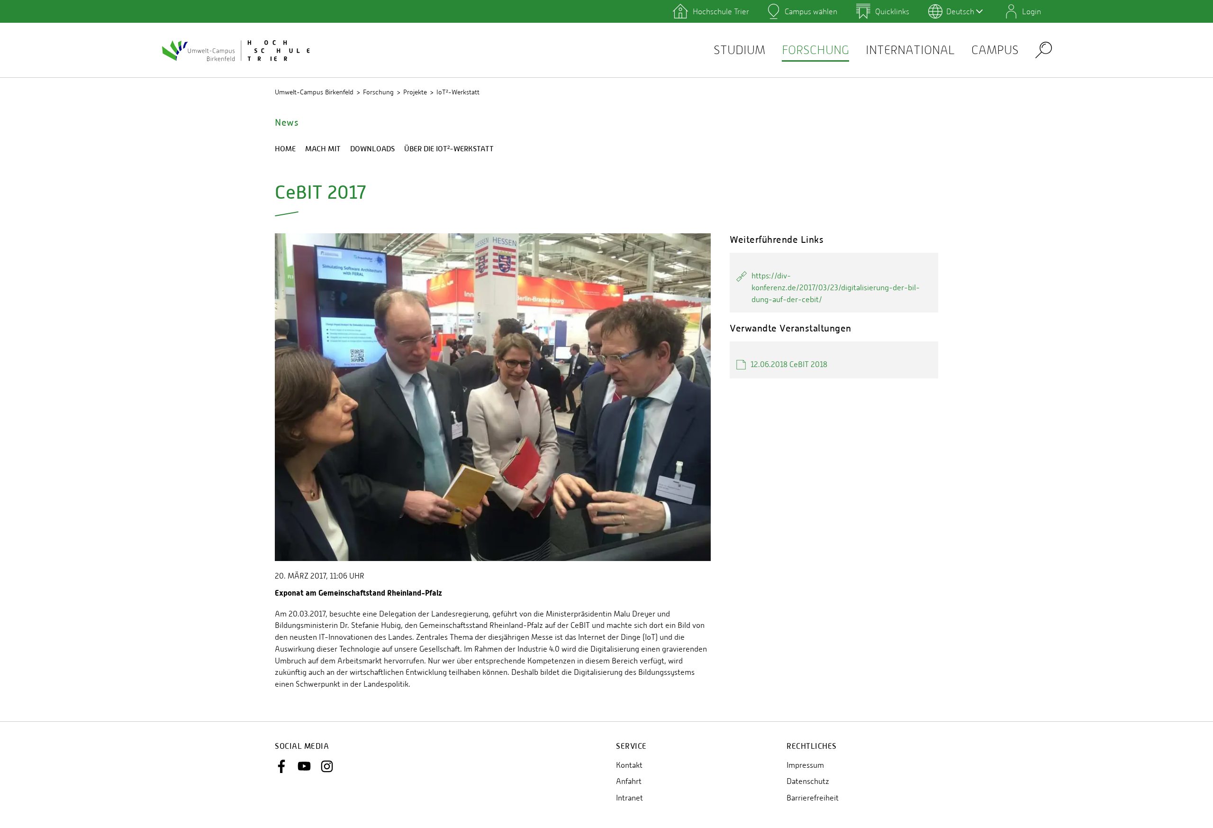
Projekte (415, 92)
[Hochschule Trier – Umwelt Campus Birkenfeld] (237, 50)
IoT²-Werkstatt (458, 92)
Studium (739, 50)
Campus (995, 50)
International (910, 50)
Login (1031, 11)
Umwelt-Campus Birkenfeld (314, 92)
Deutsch (960, 11)
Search (1043, 49)
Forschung (815, 50)
